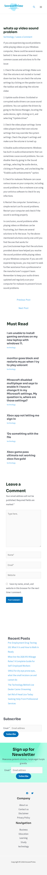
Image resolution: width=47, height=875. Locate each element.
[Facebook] (27, 793)
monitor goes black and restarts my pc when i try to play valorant (23, 362)
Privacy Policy (23, 817)
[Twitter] (32, 793)
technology (8, 36)
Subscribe (11, 734)
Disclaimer (23, 813)
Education (23, 833)
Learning (23, 838)
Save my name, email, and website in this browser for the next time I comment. (22, 588)
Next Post (23, 308)
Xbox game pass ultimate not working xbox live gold (21, 455)
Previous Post (23, 299)
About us (23, 805)
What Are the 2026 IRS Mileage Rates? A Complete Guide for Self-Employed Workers (22, 661)
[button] (34, 7)
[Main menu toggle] (41, 7)
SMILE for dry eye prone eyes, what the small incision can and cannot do (22, 675)
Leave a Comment (24, 36)
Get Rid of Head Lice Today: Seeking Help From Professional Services (23, 699)
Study (24, 842)
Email (6, 728)
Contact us (24, 809)
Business (23, 829)
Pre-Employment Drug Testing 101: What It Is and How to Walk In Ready (23, 647)
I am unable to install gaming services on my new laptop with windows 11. (22, 338)
